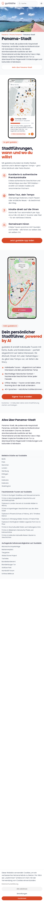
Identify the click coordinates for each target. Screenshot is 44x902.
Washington (6, 486)
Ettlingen (5, 474)
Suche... (24, 3)
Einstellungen (22, 894)
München (5, 465)
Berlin (4, 459)
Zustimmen (22, 898)
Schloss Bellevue (8, 574)
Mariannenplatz (7, 549)
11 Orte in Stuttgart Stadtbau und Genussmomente (21, 495)
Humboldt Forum (8, 571)
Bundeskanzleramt (9, 561)
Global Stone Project (9, 555)
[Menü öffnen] (41, 3)
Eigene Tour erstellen (22, 396)
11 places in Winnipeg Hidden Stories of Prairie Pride (20, 519)
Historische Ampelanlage (11, 546)
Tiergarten (6, 552)
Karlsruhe (5, 480)
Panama (5, 35)
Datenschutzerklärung (10, 884)
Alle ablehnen (22, 889)
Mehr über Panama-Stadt (22, 67)
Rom (3, 477)
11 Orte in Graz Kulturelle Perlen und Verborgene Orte (21, 527)
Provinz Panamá (16, 35)
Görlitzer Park (6, 568)
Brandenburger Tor (9, 565)
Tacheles (5, 558)
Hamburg (5, 471)
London (4, 468)
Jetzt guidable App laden (22, 240)
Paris (3, 462)
